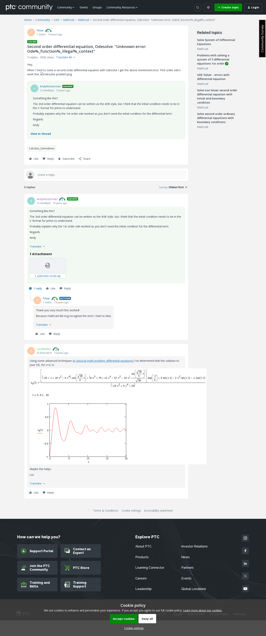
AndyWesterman (50, 86)
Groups (97, 7)
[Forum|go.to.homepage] (29, 7)
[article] (106, 244)
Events (84, 7)
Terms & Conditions (105, 510)
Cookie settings (131, 510)
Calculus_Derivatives (42, 148)
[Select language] (208, 7)
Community (42, 20)
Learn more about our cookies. (202, 610)
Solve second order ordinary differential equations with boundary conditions (216, 118)
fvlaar (40, 30)
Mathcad (68, 20)
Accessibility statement (158, 510)
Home (28, 20)
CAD (56, 20)
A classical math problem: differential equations (103, 361)
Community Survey (262, 38)
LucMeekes (44, 349)
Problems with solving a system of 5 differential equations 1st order (213, 59)
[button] (228, 7)
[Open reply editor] (106, 175)
